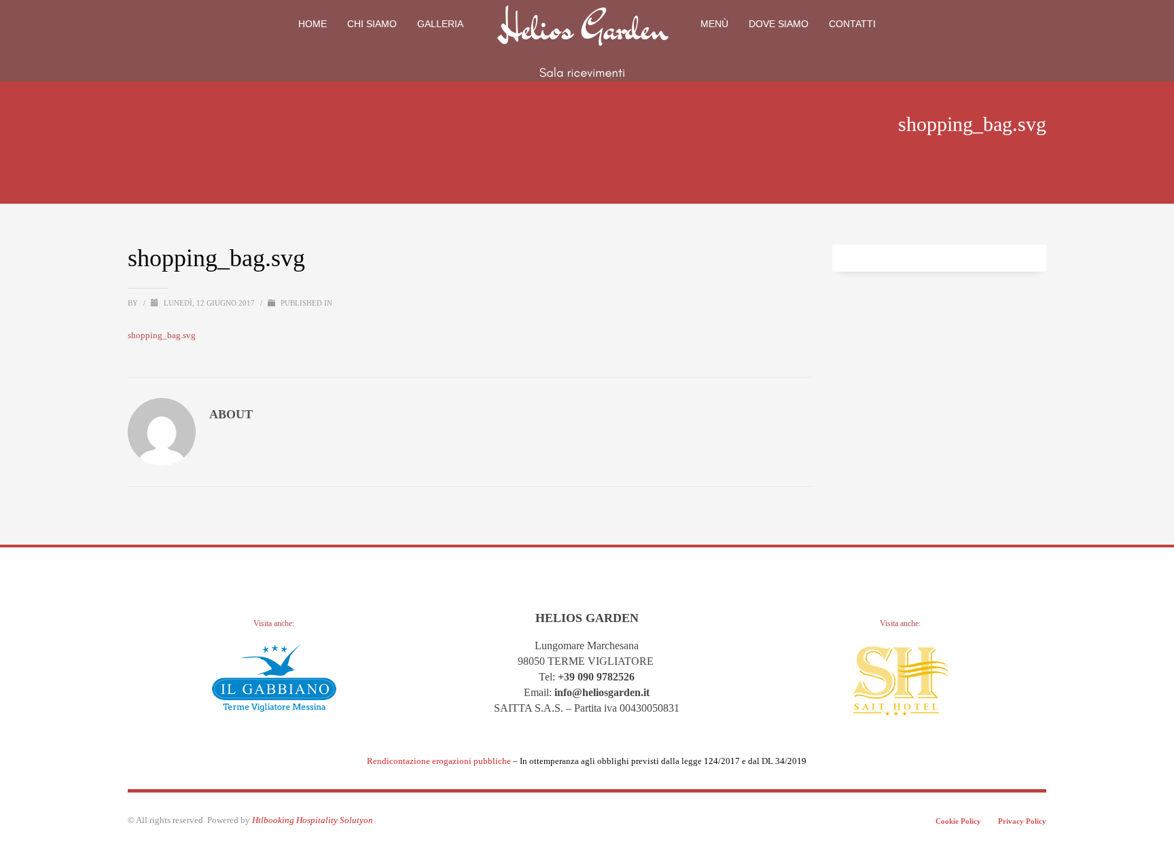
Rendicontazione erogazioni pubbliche (439, 761)
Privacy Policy (1022, 821)
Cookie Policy (958, 821)
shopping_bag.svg (162, 335)
